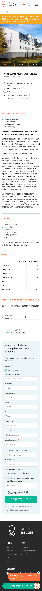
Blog (8, 561)
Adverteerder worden (12, 556)
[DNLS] (9, 4)
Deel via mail (32, 317)
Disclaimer (25, 547)
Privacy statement (28, 551)
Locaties (10, 547)
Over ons (10, 551)
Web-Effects (25, 554)
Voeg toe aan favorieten (9, 317)
